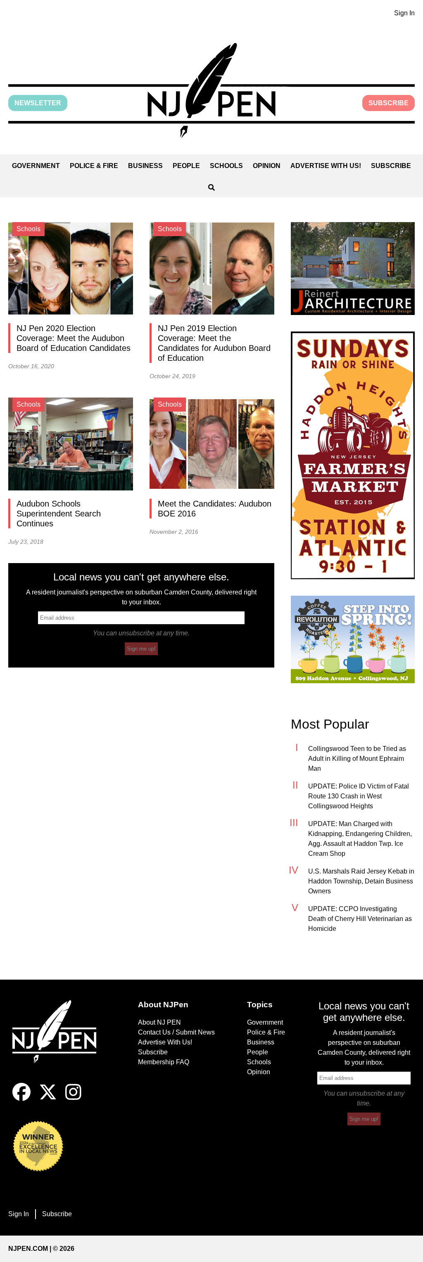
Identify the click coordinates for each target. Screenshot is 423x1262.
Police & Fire (94, 165)
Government (36, 165)
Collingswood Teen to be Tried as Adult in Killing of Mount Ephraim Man (357, 758)
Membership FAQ (163, 1061)
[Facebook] (21, 1098)
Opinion (266, 165)
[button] (211, 90)
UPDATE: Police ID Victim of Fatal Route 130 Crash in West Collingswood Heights (358, 796)
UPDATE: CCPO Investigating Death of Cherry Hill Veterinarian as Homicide (360, 918)
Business (145, 165)
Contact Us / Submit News (176, 1032)
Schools (226, 165)
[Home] (59, 1041)
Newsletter (37, 103)
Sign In (404, 13)
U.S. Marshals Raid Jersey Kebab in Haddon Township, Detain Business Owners (361, 881)
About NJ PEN (159, 1022)
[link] (353, 268)
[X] (48, 1098)
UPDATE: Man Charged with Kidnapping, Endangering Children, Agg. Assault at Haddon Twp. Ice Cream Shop (360, 838)
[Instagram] (73, 1098)
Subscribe (388, 103)
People (186, 165)
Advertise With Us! (325, 165)
